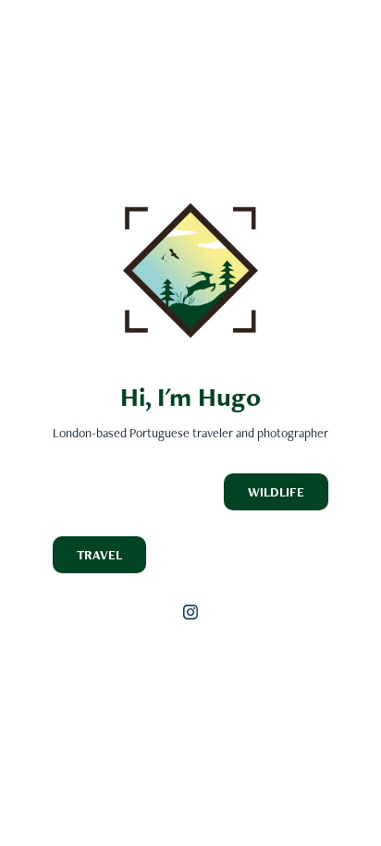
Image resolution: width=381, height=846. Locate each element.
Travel (99, 554)
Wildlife (276, 492)
